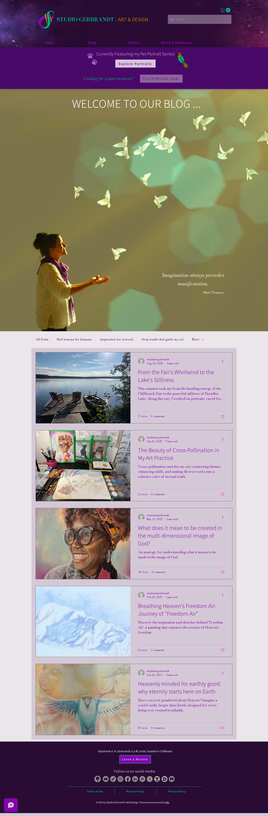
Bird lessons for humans (74, 340)
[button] (226, 10)
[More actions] (224, 361)
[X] (150, 779)
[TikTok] (113, 779)
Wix (167, 802)
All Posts (42, 340)
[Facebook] (128, 779)
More (195, 340)
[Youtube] (106, 779)
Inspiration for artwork (116, 340)
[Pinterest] (142, 779)
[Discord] (172, 779)
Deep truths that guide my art (163, 340)
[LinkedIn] (135, 779)
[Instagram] (120, 779)
